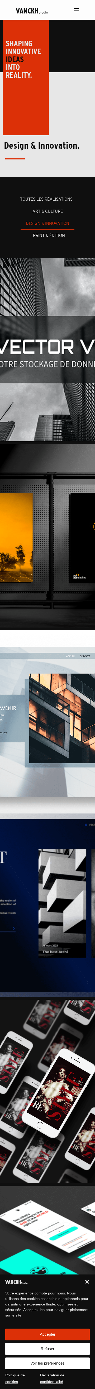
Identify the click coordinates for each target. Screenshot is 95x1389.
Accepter (47, 1334)
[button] (87, 1281)
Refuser (47, 1348)
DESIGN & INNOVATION (47, 223)
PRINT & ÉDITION (49, 235)
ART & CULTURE (47, 211)
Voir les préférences (47, 1363)
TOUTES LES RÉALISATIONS (46, 199)
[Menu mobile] (76, 11)
